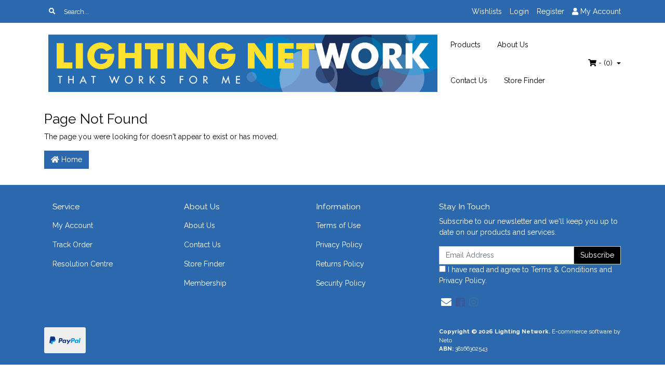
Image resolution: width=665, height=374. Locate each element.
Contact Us (468, 80)
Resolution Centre (82, 264)
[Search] (52, 11)
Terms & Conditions (564, 269)
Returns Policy (340, 264)
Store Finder (524, 80)
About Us (512, 45)
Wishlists (487, 11)
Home (70, 159)
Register (550, 11)
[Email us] (446, 302)
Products (465, 45)
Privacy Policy (339, 245)
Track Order (72, 245)
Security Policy (341, 283)
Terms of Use (338, 225)
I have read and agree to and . (525, 275)
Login (519, 11)
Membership (205, 283)
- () (605, 63)
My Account (72, 225)
